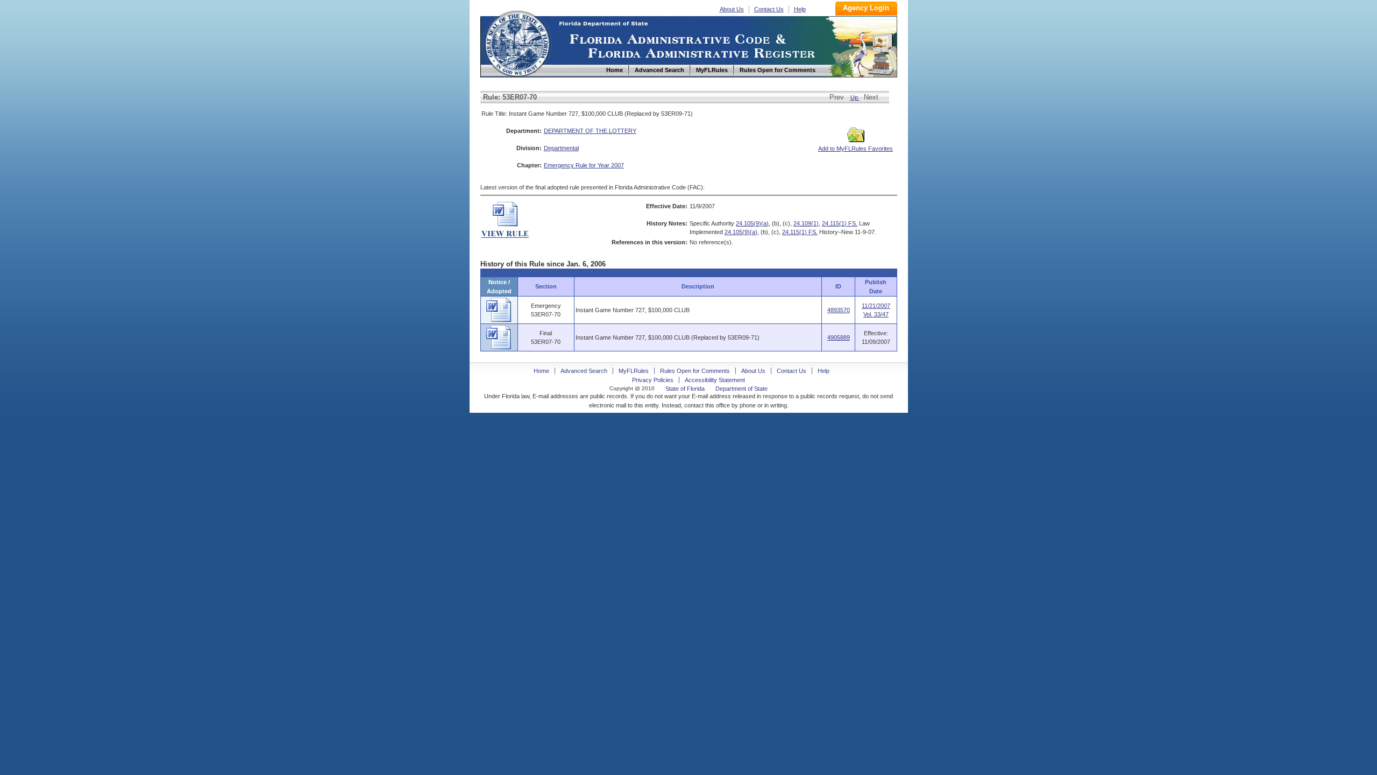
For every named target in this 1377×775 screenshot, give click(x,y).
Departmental (561, 148)
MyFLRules (634, 371)
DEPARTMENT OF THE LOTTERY (590, 131)
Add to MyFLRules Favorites (855, 148)
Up (855, 97)
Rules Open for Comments (695, 371)
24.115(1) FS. (839, 223)
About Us (732, 9)
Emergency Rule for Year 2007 (584, 165)
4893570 (838, 310)
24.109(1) (806, 223)
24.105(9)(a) (752, 223)
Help (800, 9)
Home (517, 42)
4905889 (838, 337)
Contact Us (769, 9)
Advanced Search (583, 371)
